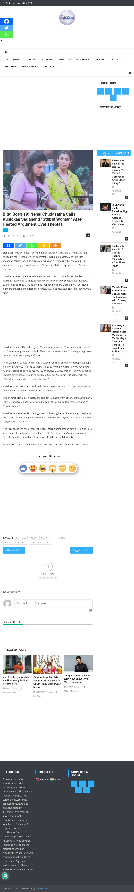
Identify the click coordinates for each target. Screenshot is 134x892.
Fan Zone (101, 59)
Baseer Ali (21, 538)
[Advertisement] (67, 36)
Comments (122, 152)
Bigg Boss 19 (47, 538)
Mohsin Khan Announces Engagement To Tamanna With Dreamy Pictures (119, 295)
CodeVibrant (41, 888)
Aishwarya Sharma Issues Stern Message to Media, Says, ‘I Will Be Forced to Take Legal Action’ (119, 338)
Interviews (47, 59)
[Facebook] (8, 245)
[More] (55, 245)
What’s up (65, 59)
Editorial (10, 66)
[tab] (105, 153)
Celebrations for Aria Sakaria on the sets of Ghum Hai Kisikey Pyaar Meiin (47, 682)
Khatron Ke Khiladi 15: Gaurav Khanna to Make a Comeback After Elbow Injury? (119, 172)
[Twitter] (20, 245)
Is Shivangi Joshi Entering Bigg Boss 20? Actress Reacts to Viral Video (120, 214)
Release (116, 59)
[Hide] (1, 40)
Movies (17, 59)
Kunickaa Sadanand (15, 542)
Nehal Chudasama (40, 542)
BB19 (33, 538)
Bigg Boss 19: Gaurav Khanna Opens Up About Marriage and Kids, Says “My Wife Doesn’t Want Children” (83, 550)
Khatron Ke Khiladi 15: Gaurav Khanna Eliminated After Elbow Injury (119, 256)
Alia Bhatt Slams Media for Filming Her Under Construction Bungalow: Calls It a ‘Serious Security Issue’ (16, 550)
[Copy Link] (43, 245)
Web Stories (83, 59)
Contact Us (51, 66)
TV (6, 59)
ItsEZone (29, 235)
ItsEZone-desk (10, 692)
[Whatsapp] (32, 245)
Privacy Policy (30, 66)
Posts (105, 152)
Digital (31, 59)
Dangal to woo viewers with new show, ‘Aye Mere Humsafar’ (77, 679)
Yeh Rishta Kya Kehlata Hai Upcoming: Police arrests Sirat (16, 680)
